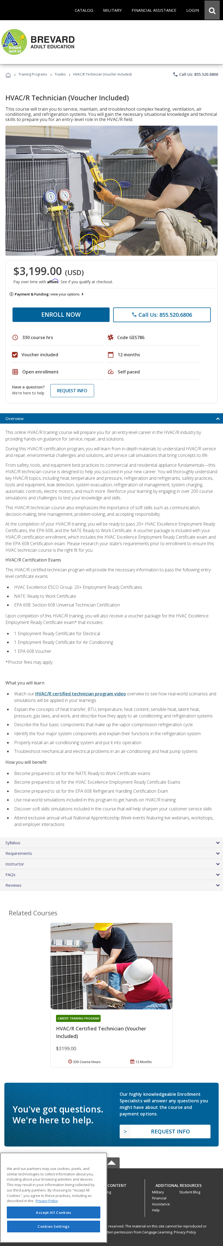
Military (158, 1192)
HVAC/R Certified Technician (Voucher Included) (101, 1032)
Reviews (13, 885)
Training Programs (32, 74)
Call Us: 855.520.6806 (195, 74)
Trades (60, 74)
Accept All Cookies (53, 1212)
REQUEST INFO (72, 391)
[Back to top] (111, 1184)
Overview (14, 418)
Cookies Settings (54, 1226)
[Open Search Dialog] (212, 10)
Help (156, 1210)
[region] (53, 1198)
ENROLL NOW (61, 314)
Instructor (14, 864)
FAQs (10, 874)
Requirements (18, 853)
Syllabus (12, 842)
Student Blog (189, 1192)
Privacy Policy (185, 1232)
